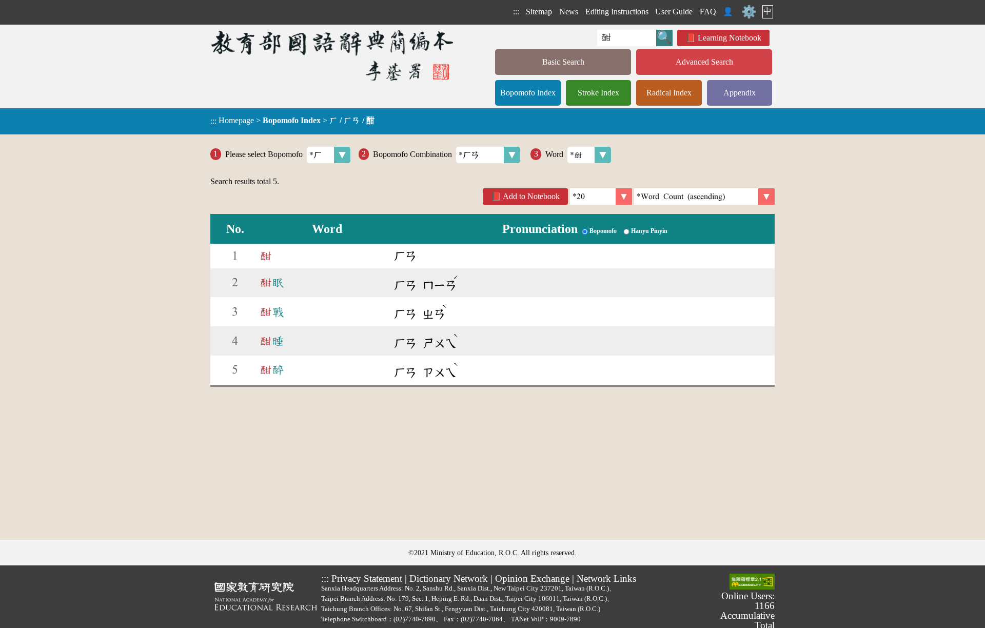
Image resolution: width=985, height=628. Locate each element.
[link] (704, 196)
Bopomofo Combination (412, 153)
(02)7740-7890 (414, 619)
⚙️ (749, 11)
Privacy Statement (366, 578)
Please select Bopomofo (264, 153)
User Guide (674, 11)
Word (554, 153)
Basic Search (563, 61)
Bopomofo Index (528, 92)
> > (292, 120)
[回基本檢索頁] (333, 55)
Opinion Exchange (532, 578)
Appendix (739, 92)
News (568, 11)
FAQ (708, 11)
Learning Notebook (729, 37)
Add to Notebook (531, 196)
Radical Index (669, 92)
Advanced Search (704, 61)
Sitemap (539, 11)
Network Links (606, 578)
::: (516, 11)
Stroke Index (598, 92)
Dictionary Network (448, 578)
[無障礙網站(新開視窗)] (752, 582)
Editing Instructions (616, 11)
